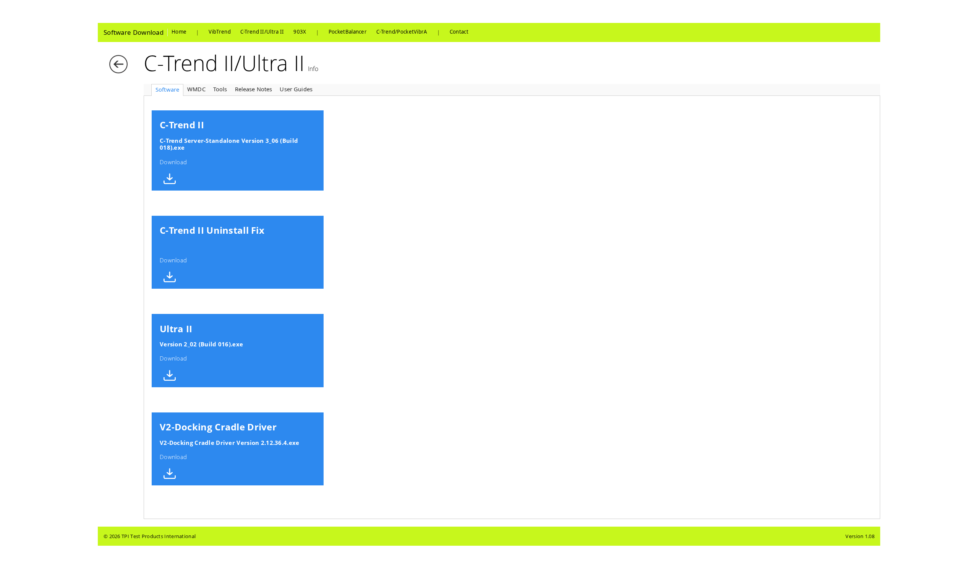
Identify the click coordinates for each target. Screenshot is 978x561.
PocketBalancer (348, 32)
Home (179, 32)
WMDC (196, 89)
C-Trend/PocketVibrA (401, 32)
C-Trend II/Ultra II (262, 32)
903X (299, 32)
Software (167, 89)
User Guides (296, 89)
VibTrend (219, 32)
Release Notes (253, 89)
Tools (220, 89)
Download (229, 141)
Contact (459, 32)
